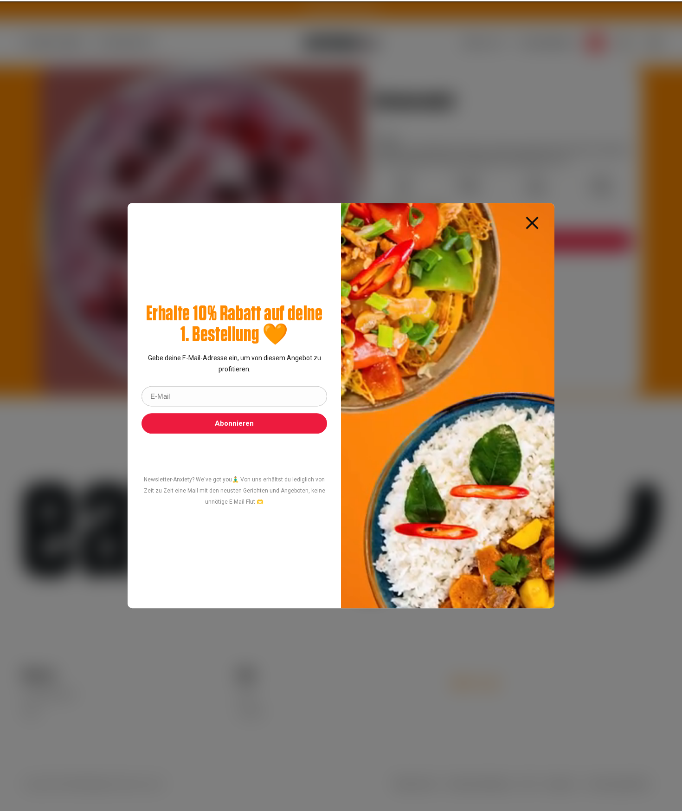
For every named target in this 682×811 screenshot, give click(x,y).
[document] (341, 406)
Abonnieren (234, 423)
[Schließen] (532, 222)
